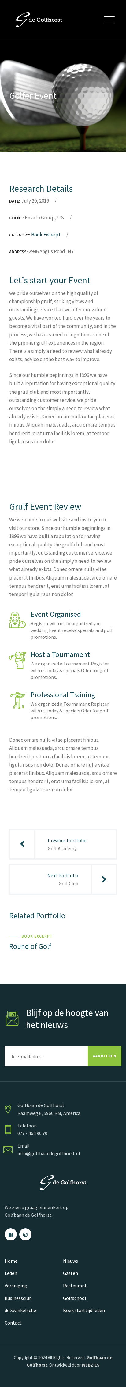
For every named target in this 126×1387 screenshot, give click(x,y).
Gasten (70, 1273)
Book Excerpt (46, 234)
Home (11, 1261)
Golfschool (74, 1298)
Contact (13, 1323)
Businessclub (18, 1298)
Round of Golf (30, 946)
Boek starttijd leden (84, 1310)
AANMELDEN (104, 1056)
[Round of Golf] (106, 938)
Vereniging (16, 1285)
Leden (11, 1273)
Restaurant (75, 1285)
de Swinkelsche (20, 1310)
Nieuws (70, 1261)
